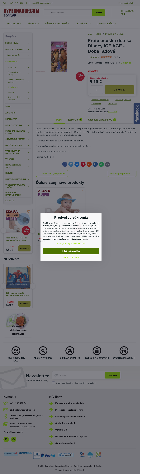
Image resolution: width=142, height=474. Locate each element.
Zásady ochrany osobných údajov (71, 243)
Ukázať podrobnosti (71, 257)
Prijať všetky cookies (71, 251)
